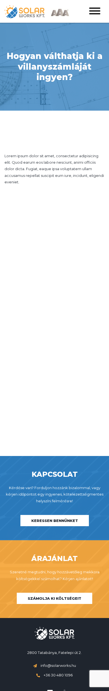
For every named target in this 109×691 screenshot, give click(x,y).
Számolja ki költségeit (54, 598)
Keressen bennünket (54, 520)
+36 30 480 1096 (58, 675)
